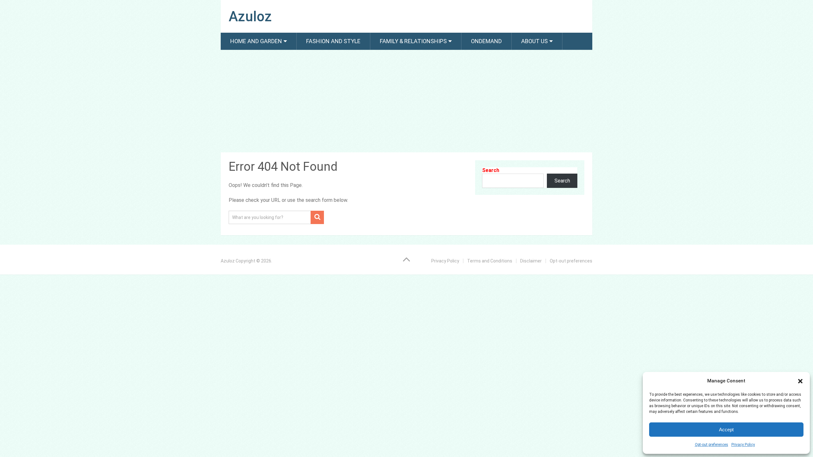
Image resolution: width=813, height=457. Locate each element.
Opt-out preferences (711, 444)
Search (490, 170)
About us (534, 41)
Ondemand (486, 41)
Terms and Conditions (489, 260)
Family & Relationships (413, 41)
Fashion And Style (333, 41)
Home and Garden (256, 41)
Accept (726, 429)
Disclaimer (531, 260)
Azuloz (250, 16)
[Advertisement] (406, 102)
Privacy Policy (743, 444)
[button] (800, 381)
